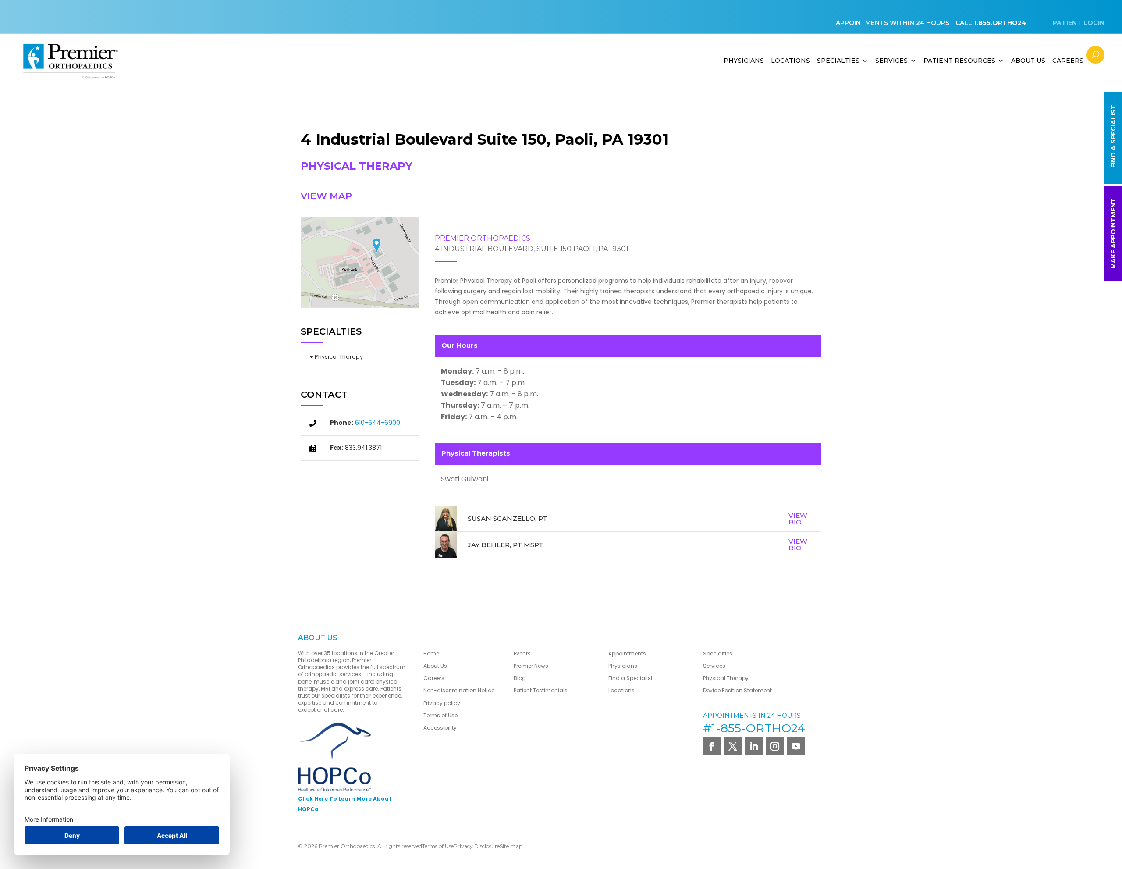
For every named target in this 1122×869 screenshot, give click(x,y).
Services (891, 60)
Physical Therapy (726, 678)
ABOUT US (1028, 60)
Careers (1067, 60)
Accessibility (440, 727)
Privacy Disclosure (477, 846)
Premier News (531, 666)
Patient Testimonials (541, 690)
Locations (790, 60)
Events (522, 653)
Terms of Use (440, 715)
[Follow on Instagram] (775, 746)
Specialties (838, 60)
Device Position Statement (738, 690)
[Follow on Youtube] (796, 746)
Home (431, 653)
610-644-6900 (377, 422)
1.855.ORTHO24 (1000, 23)
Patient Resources (959, 60)
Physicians (744, 60)
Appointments (627, 653)
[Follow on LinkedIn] (754, 746)
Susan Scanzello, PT (507, 518)
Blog (520, 678)
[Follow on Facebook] (712, 746)
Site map (511, 846)
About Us (435, 666)
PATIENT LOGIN (1078, 23)
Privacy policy (441, 703)
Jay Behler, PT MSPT (505, 545)
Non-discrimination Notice (458, 690)
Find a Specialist (630, 678)
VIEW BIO (797, 518)
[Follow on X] (733, 746)
